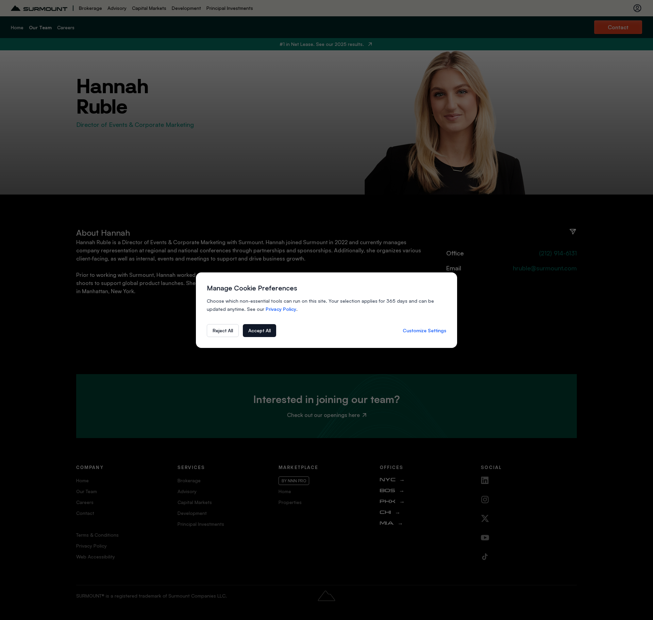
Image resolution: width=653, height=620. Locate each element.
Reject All (223, 330)
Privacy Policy (281, 309)
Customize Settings (424, 330)
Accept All (259, 330)
